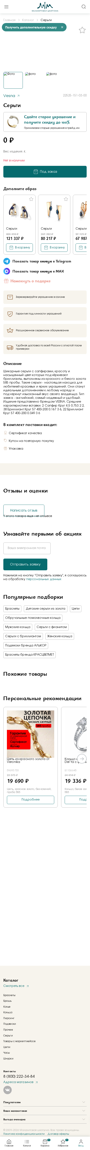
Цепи (76, 608)
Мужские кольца (17, 627)
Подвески (9, 1024)
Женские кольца (59, 636)
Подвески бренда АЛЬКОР (25, 645)
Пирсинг (8, 1018)
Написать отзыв (23, 510)
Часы (6, 1053)
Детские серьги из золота (45, 608)
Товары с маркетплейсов (19, 1041)
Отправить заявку (25, 564)
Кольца (7, 1012)
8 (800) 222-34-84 (19, 1076)
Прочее (8, 1029)
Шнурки (8, 1058)
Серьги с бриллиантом (23, 636)
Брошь (7, 1001)
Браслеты (12, 608)
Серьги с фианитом (52, 627)
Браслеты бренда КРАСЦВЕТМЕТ (29, 654)
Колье (7, 1006)
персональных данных (44, 579)
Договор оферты (58, 1134)
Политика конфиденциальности (24, 1134)
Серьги (11, 228)
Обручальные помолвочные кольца (32, 618)
